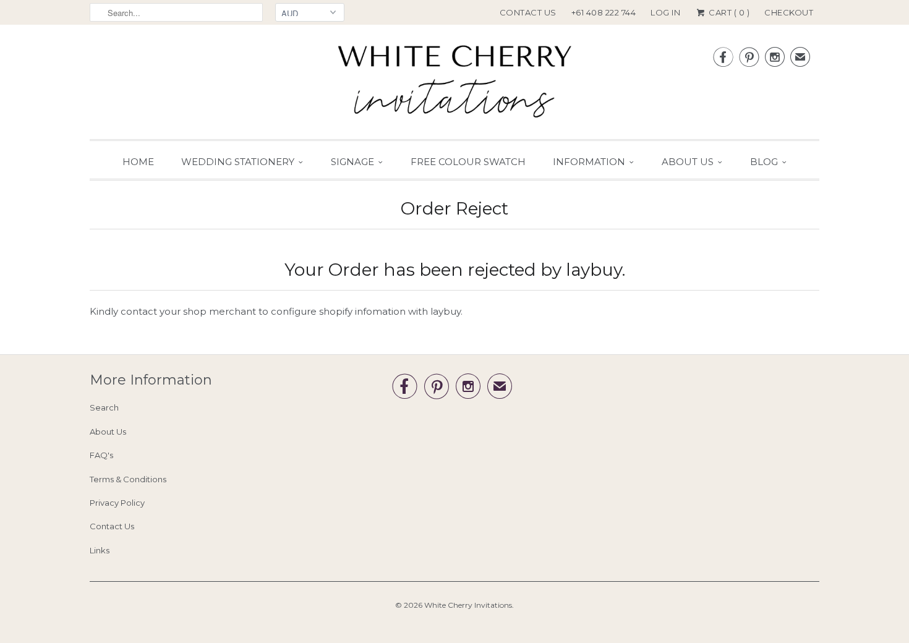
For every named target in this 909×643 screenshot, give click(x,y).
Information (589, 162)
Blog (764, 162)
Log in (665, 12)
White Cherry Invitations (468, 605)
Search (104, 407)
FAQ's (101, 455)
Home (138, 162)
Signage (352, 162)
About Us (688, 162)
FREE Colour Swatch (468, 162)
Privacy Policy (117, 503)
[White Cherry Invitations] (454, 85)
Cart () (728, 12)
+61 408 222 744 (603, 12)
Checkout (788, 12)
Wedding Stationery (237, 162)
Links (99, 550)
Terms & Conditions (128, 479)
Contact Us (528, 12)
